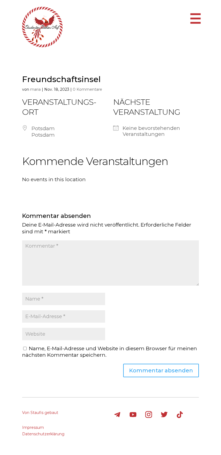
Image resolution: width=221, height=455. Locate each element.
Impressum (33, 427)
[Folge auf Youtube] (133, 415)
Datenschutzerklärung (43, 434)
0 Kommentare (87, 89)
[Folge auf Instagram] (148, 415)
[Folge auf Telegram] (117, 415)
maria (35, 89)
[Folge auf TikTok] (180, 415)
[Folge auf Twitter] (164, 415)
